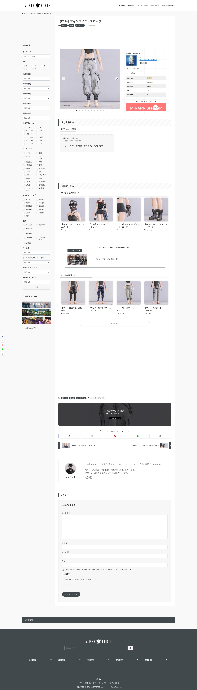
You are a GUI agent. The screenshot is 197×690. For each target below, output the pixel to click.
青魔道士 (42, 188)
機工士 (41, 178)
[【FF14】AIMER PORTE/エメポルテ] (37, 5)
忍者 (27, 175)
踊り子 (28, 182)
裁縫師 (41, 206)
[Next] (117, 78)
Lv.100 (41, 144)
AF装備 (28, 243)
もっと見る (114, 324)
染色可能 (29, 237)
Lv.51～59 (29, 131)
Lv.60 (41, 130)
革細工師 (29, 206)
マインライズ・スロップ (148, 60)
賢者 (40, 165)
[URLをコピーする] (160, 436)
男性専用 (42, 225)
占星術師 (29, 165)
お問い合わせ (114, 683)
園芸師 (41, 213)
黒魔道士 (42, 182)
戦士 (40, 153)
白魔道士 (29, 162)
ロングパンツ (80, 25)
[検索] (130, 648)
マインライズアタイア (97, 398)
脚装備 (71, 25)
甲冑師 (28, 203)
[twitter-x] (90, 477)
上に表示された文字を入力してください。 (77, 579)
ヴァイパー (43, 175)
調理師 (41, 209)
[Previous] (63, 78)
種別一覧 (64, 25)
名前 (64, 543)
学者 (40, 162)
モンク (28, 172)
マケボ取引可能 (43, 239)
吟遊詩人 (29, 178)
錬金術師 (29, 209)
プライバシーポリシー (100, 683)
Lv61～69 (29, 134)
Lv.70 (41, 134)
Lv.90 (41, 140)
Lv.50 (41, 127)
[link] (87, 477)
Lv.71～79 (29, 137)
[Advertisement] (113, 35)
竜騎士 (28, 168)
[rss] (100, 679)
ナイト (28, 153)
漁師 (27, 216)
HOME (80, 683)
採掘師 (28, 213)
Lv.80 (41, 137)
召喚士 (28, 185)
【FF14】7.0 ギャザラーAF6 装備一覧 (103, 259)
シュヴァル (70, 477)
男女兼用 (29, 225)
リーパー (42, 168)
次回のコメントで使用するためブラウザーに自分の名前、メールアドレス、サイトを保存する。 (98, 569)
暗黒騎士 (29, 156)
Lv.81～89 (29, 140)
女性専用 (29, 228)
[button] (69, 436)
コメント (66, 513)
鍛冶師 (41, 199)
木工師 (28, 199)
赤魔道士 (42, 185)
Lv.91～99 (29, 144)
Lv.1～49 (29, 127)
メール (65, 552)
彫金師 (41, 203)
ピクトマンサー (30, 189)
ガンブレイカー (43, 157)
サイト (64, 561)
